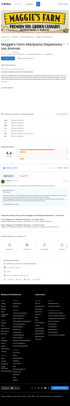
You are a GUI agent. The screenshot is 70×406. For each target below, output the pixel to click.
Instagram (37, 279)
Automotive (16, 352)
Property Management (19, 369)
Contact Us (38, 339)
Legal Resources (39, 336)
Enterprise (16, 306)
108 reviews (15, 52)
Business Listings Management (22, 340)
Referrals (3, 309)
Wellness (15, 37)
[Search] (38, 4)
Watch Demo (38, 309)
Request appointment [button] (13, 268)
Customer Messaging (19, 324)
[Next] (66, 246)
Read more (4, 81)
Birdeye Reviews (39, 331)
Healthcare (16, 361)
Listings (3, 303)
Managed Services (53, 303)
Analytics (3, 361)
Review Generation (18, 318)
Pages (3, 312)
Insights (3, 346)
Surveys (3, 343)
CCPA (37, 396)
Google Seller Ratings (4, 315)
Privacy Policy (17, 396)
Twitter (19, 279)
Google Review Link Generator (56, 318)
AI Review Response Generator (56, 316)
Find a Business (52, 324)
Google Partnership (4, 367)
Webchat (3, 323)
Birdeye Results (39, 333)
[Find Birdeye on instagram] (42, 388)
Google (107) (24, 176)
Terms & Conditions (6, 396)
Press (36, 320)
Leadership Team (40, 306)
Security (24, 396)
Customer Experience (19, 343)
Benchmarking (5, 349)
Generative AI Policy (45, 396)
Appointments (5, 328)
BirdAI (2, 358)
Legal (14, 366)
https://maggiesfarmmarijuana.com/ (18, 275)
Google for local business (20, 313)
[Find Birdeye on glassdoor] (48, 388)
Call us (9, 271)
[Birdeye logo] (6, 4)
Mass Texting (5, 331)
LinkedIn (28, 279)
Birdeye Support (52, 329)
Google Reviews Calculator (55, 313)
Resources (38, 314)
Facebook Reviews (18, 337)
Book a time (38, 312)
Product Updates (39, 323)
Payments (4, 334)
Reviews (3, 306)
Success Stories (39, 328)
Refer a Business (53, 332)
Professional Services (54, 306)
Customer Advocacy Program (56, 335)
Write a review (63, 4)
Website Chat (17, 329)
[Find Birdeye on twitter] (35, 388)
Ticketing (3, 351)
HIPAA (33, 396)
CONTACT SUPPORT (60, 388)
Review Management (19, 316)
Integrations (4, 364)
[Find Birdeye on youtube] (45, 388)
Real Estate (16, 374)
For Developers (52, 327)
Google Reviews (17, 332)
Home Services (17, 363)
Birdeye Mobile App (6, 371)
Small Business (17, 303)
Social (2, 325)
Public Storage (17, 372)
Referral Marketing (18, 327)
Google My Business (18, 335)
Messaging (4, 340)
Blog (36, 317)
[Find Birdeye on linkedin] (38, 388)
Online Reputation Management (22, 321)
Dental (15, 355)
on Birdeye (15, 180)
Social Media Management (20, 346)
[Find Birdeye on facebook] (32, 388)
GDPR (29, 396)
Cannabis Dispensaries (27, 37)
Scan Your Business (53, 321)
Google (11, 279)
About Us (37, 303)
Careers (37, 325)
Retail (14, 377)
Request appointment (27, 58)
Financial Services (18, 358)
